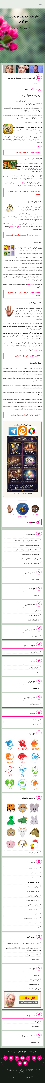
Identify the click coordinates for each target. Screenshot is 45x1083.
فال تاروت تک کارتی (33, 882)
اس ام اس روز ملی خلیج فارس (30, 554)
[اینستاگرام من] (22, 1058)
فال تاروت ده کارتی (33, 909)
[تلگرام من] (34, 1058)
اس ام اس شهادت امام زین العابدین (29, 545)
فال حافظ (21, 182)
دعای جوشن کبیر (34, 667)
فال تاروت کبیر (34, 872)
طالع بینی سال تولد (33, 852)
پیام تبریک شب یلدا (33, 988)
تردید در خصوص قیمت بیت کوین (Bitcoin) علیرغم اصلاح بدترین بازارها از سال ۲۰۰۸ (23, 949)
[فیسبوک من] (28, 1058)
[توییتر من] (11, 1058)
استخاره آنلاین (35, 579)
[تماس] (17, 1058)
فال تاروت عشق (34, 913)
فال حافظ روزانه (7, 182)
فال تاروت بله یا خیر (33, 922)
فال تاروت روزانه (34, 868)
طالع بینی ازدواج (14, 226)
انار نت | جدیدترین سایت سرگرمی (23, 19)
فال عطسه (36, 1021)
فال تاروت (31, 284)
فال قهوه (36, 610)
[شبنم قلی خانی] (9, 69)
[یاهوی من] (39, 1058)
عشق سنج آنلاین (34, 703)
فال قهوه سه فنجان (33, 615)
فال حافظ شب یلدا (34, 984)
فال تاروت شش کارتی (33, 900)
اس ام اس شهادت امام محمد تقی (30, 558)
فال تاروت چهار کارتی (33, 891)
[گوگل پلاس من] (5, 1058)
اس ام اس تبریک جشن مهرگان (30, 563)
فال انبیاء (36, 595)
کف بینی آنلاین (35, 349)
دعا (38, 672)
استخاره (39, 146)
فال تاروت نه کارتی (33, 904)
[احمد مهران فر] (36, 69)
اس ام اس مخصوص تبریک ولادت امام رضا (27, 540)
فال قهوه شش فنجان (33, 619)
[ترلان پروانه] (22, 69)
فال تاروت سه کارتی (33, 886)
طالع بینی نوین (35, 1026)
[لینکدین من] (19, 1063)
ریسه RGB (36, 719)
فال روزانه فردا (34, 1042)
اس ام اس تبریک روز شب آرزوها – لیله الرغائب (26, 549)
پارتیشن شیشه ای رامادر (32, 954)
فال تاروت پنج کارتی (33, 895)
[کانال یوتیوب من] (25, 1063)
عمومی (29, 522)
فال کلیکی (36, 688)
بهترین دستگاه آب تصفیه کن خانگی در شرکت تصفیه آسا (23, 943)
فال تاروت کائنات (34, 877)
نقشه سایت (15, 1076)
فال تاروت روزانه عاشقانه (31, 918)
